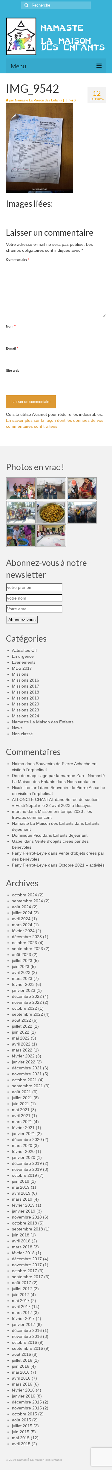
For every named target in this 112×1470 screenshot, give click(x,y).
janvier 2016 (23, 1396)
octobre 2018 (24, 1223)
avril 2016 (21, 1378)
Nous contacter (81, 781)
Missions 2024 (25, 716)
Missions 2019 (25, 698)
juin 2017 (20, 1294)
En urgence (23, 656)
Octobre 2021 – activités (82, 865)
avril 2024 (21, 918)
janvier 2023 (23, 990)
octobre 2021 (24, 1079)
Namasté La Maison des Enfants (38, 100)
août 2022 (21, 1020)
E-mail (12, 348)
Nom (11, 326)
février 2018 (23, 1252)
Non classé (22, 733)
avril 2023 (21, 972)
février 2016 (23, 1390)
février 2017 (23, 1318)
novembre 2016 (27, 1336)
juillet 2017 (22, 1288)
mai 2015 (21, 1437)
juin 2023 (20, 966)
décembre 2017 (27, 1258)
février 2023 (23, 984)
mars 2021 (22, 1121)
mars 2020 (22, 1145)
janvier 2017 (23, 1324)
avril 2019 (21, 1193)
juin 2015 (20, 1431)
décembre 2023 (27, 936)
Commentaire (17, 259)
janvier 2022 (23, 1062)
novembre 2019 (27, 1169)
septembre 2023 (27, 948)
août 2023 (21, 954)
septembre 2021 (27, 1085)
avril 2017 (21, 1306)
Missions (20, 674)
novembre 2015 (27, 1408)
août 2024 (21, 906)
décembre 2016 (27, 1330)
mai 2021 (21, 1109)
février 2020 (23, 1151)
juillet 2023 (22, 960)
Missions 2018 (25, 692)
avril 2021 (21, 1115)
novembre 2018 (27, 1217)
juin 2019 (20, 1181)
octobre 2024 (24, 894)
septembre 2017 (27, 1276)
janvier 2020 (23, 1157)
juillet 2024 (22, 912)
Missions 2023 (25, 710)
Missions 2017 (25, 686)
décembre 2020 (27, 1139)
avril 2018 (21, 1241)
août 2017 (21, 1282)
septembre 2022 (27, 1014)
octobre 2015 (24, 1414)
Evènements (24, 662)
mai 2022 (21, 1038)
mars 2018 (22, 1246)
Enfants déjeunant (70, 835)
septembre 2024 (27, 900)
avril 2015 (21, 1443)
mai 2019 (21, 1187)
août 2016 (21, 1354)
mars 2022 (22, 1050)
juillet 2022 (22, 1026)
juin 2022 (20, 1032)
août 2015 (21, 1420)
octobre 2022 (24, 1008)
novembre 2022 (27, 1002)
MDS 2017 (22, 668)
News (17, 727)
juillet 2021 (22, 1097)
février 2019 (23, 1205)
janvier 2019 (23, 1211)
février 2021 (23, 1127)
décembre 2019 (27, 1163)
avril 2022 (21, 1044)
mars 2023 (22, 978)
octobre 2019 (24, 1175)
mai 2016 (21, 1372)
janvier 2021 (23, 1133)
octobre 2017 (24, 1270)
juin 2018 (20, 1235)
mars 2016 (22, 1384)
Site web (12, 370)
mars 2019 (22, 1199)
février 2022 (23, 1056)
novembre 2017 (27, 1264)
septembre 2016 (27, 1348)
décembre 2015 (27, 1402)
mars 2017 (22, 1312)
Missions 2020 (25, 704)
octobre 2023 (24, 942)
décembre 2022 (27, 996)
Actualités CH (24, 650)
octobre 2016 (24, 1342)
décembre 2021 (27, 1068)
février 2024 (23, 930)
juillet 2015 (22, 1425)
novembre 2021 (27, 1073)
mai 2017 (21, 1300)
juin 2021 (20, 1103)
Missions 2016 (25, 680)
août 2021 (21, 1091)
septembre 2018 (27, 1229)
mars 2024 (22, 924)
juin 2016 (20, 1366)
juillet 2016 (22, 1360)
